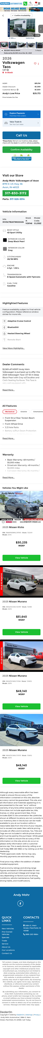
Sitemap (29, 1015)
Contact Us (7, 953)
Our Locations (8, 950)
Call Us (21, 135)
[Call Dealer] (25, 3)
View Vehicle (21, 558)
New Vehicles (8, 928)
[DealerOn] (6, 1012)
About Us (6, 947)
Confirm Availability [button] (21, 149)
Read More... (9, 390)
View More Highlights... (14, 348)
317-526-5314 (17, 199)
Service (5, 944)
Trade (4, 940)
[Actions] (38, 64)
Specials (5, 937)
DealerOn (20, 1015)
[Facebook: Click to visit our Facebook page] (20, 904)
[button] (3, 15)
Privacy (36, 1015)
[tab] (10, 412)
